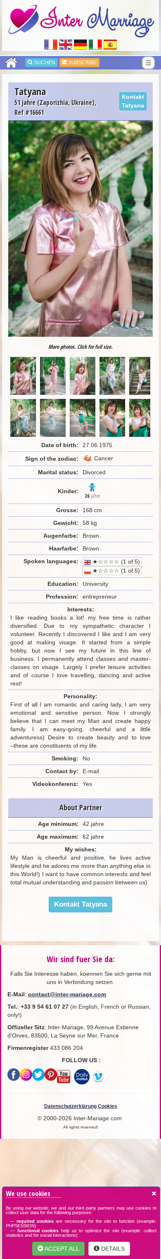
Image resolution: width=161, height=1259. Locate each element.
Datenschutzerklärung (70, 1106)
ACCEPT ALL (61, 1248)
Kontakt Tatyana (133, 101)
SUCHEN (44, 62)
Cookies (107, 1106)
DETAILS (112, 1248)
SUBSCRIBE (82, 62)
